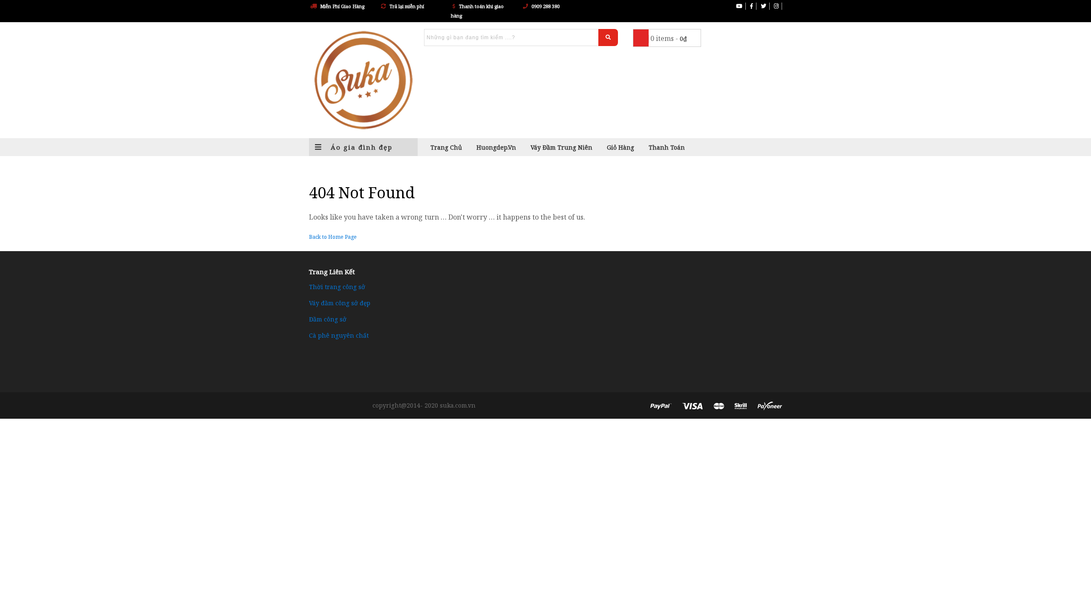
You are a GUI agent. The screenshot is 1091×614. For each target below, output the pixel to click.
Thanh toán (667, 147)
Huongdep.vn (496, 147)
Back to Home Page (333, 236)
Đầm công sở (327, 319)
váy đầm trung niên (561, 147)
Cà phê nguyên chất (339, 335)
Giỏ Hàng (620, 147)
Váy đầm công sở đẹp (339, 303)
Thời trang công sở (337, 287)
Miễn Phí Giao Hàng (342, 6)
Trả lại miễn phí (407, 6)
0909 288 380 (545, 6)
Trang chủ (446, 147)
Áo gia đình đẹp (360, 147)
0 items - (668, 38)
